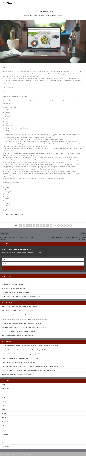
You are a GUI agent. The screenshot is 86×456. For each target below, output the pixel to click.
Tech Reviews (8, 302)
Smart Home (5, 421)
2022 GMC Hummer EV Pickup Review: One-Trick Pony (17, 311)
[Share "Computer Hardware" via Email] (47, 225)
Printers (4, 417)
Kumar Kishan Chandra (17, 214)
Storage (4, 430)
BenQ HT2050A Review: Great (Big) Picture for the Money (18, 331)
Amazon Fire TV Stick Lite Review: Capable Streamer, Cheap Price (21, 315)
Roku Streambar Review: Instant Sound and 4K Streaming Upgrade (21, 323)
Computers (49, 15)
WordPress (27, 454)
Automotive (5, 388)
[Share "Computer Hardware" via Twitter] (24, 225)
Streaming (5, 434)
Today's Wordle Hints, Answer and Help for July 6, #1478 (18, 362)
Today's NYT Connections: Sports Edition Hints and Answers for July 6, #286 (24, 350)
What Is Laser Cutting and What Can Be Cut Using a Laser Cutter (21, 296)
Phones (4, 413)
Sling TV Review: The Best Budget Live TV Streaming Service (19, 306)
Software (4, 426)
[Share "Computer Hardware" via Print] (51, 225)
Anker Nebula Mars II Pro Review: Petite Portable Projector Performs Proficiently (25, 327)
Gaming (4, 405)
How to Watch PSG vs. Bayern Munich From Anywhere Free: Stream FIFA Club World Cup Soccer (29, 370)
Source (5, 214)
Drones (4, 401)
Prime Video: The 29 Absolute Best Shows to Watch (17, 374)
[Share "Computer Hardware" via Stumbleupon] (44, 225)
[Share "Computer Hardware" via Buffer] (40, 225)
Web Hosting (5, 446)
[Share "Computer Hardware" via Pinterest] (34, 225)
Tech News (7, 341)
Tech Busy (32, 15)
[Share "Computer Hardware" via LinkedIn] (37, 225)
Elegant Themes (11, 454)
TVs (3, 438)
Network (4, 409)
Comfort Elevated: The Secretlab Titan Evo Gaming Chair (18, 280)
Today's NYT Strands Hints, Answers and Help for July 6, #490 (20, 358)
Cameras (4, 393)
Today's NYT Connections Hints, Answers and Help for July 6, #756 (21, 354)
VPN (3, 442)
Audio (3, 384)
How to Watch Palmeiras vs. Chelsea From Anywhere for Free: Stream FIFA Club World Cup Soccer (30, 345)
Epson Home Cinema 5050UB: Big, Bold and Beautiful (17, 335)
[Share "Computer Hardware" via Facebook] (20, 225)
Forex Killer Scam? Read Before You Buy (13, 288)
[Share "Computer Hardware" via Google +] (27, 225)
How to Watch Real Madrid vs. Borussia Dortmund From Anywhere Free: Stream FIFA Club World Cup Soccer (33, 366)
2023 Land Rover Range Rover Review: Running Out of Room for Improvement (24, 319)
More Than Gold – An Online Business (13, 284)
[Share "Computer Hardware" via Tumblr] (30, 225)
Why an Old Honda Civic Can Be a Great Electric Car (17, 292)
